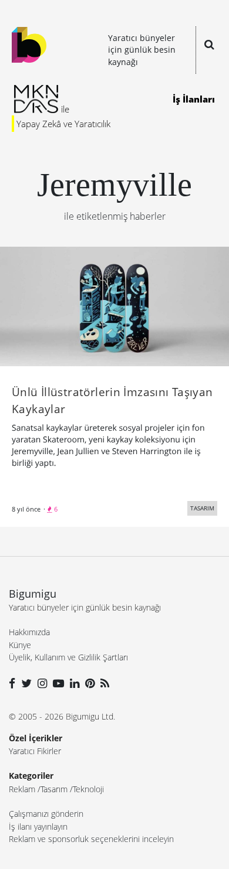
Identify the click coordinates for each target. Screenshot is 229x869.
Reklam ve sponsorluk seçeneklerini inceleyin (91, 838)
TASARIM (202, 508)
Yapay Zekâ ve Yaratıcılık (63, 124)
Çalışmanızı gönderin (46, 813)
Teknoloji (88, 789)
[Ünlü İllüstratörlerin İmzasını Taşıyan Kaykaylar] (114, 305)
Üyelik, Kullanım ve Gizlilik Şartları (68, 657)
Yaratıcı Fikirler (35, 750)
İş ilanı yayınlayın (38, 826)
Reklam (22, 789)
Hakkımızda (29, 632)
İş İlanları (194, 99)
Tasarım (54, 789)
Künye (20, 644)
